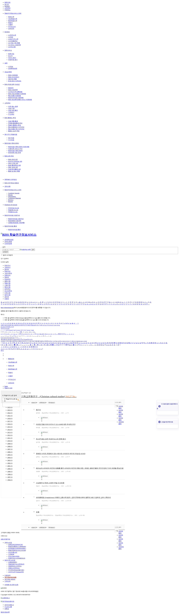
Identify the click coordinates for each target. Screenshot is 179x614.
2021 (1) (9, 415)
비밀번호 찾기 (13, 59)
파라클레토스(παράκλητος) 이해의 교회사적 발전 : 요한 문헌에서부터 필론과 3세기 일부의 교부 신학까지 (73, 497)
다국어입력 (8, 243)
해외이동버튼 (5, 612)
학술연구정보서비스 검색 (12, 13)
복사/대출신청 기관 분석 (16, 129)
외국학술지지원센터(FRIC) (17, 548)
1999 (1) (9, 471)
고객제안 (11, 112)
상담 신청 (11, 108)
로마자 (6, 297)
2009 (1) (9, 443)
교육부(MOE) (12, 562)
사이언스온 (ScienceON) (16, 572)
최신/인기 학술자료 (10, 134)
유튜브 (6, 609)
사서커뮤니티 (12, 552)
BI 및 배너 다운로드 (14, 81)
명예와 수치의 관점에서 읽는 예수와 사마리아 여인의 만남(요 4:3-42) (60, 454)
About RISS (8, 72)
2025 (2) (9, 407)
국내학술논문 (12, 19)
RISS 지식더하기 (13, 77)
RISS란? (11, 88)
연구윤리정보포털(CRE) (16, 570)
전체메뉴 (7, 10)
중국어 (6, 269)
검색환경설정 (12, 68)
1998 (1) (9, 474)
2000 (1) (9, 469)
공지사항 (7, 186)
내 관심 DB (12, 47)
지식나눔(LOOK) (13, 556)
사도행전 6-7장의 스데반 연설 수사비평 (50, 483)
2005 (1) (9, 455)
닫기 (2, 350)
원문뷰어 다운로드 (10, 179)
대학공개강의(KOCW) (15, 544)
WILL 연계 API (13, 163)
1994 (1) (9, 480)
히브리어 (7, 279)
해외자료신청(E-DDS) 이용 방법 (18, 147)
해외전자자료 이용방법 (15, 97)
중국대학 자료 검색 (14, 152)
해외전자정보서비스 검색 (12, 190)
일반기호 (7, 295)
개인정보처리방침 (10, 577)
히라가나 (7, 265)
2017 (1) (9, 421)
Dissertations (12, 196)
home (6, 386)
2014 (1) (9, 429)
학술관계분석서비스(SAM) (17, 550)
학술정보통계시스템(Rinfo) (17, 546)
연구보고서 (12, 26)
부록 (37, 512)
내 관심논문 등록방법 (15, 92)
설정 (5, 63)
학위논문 (11, 17)
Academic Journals (13, 193)
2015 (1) (9, 427)
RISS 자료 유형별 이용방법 (17, 94)
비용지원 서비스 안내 (15, 148)
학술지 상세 (8, 388)
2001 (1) (9, 466)
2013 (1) (9, 432)
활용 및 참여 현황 (14, 171)
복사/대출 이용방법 (14, 95)
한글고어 (7, 271)
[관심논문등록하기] (30, 393)
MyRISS (7, 6)
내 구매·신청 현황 (14, 43)
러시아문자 (8, 291)
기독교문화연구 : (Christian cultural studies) (49, 396)
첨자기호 (7, 287)
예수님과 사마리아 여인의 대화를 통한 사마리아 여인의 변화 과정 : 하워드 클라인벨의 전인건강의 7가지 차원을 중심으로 (79, 468)
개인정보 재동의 (9, 579)
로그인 (6, 4)
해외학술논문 (12, 21)
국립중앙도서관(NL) (15, 566)
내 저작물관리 (13, 41)
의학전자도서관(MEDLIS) (16, 558)
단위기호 (7, 293)
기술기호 (7, 285)
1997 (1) (9, 477)
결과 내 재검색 (8, 255)
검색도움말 (8, 241)
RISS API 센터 (9, 156)
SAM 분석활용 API (14, 169)
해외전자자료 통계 (10, 226)
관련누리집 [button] (8, 542)
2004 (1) (9, 457)
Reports (10, 201)
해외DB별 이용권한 (14, 221)
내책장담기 (42, 402)
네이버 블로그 (9, 605)
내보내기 (34, 402)
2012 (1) (9, 435)
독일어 (6, 277)
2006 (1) (9, 452)
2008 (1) (9, 446)
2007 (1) (9, 449)
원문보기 (45, 417)
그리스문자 (8, 273)
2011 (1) (9, 438)
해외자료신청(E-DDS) (11, 143)
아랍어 (6, 299)
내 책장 (10, 37)
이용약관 (7, 575)
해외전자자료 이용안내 (12, 215)
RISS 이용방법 (13, 75)
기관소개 (7, 581)
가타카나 (7, 267)
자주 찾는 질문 (13, 106)
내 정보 (10, 66)
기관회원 (11, 554)
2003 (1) (9, 460)
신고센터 (11, 114)
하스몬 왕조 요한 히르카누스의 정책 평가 (51, 439)
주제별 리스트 (13, 212)
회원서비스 (8, 50)
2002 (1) (9, 463)
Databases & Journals (10, 205)
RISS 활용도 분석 (10, 118)
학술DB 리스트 (13, 210)
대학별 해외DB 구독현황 (16, 223)
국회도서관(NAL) (14, 568)
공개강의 (11, 28)
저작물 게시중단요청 (11, 585)
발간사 (38, 410)
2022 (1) (9, 413)
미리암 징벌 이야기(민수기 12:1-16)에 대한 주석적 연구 (55, 424)
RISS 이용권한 (13, 90)
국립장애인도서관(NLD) (16, 564)
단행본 (10, 24)
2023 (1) (9, 410)
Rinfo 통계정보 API (14, 165)
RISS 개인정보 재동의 (11, 183)
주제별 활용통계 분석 (15, 123)
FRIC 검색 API (13, 167)
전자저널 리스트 (13, 208)
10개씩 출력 (118, 402)
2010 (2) (9, 441)
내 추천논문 (12, 35)
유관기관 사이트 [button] (9, 560)
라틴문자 (7, 289)
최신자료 (11, 138)
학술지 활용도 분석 (14, 125)
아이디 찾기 (12, 57)
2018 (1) (9, 418)
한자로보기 (51, 402)
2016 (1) (9, 424)
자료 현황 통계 (13, 121)
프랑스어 (7, 275)
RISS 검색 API (13, 159)
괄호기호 (7, 281)
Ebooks (10, 195)
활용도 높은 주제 (13, 131)
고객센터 (7, 8)
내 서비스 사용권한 (14, 45)
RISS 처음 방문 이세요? (12, 84)
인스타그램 (8, 607)
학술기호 (7, 283)
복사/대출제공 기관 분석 (16, 127)
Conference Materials (14, 198)
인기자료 (11, 140)
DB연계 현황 (12, 79)
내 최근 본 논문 (13, 39)
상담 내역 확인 (13, 110)
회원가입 (7, 2)
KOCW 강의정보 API (15, 161)
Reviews (10, 200)
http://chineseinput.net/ (7, 307)
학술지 (10, 22)
